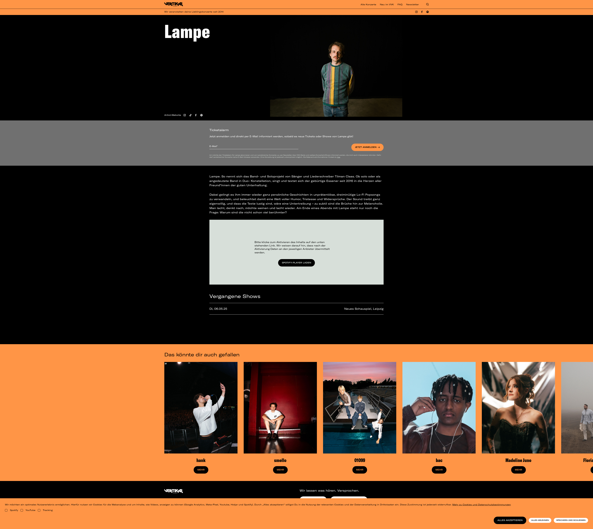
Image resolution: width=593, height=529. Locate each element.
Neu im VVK (387, 4)
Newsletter (412, 4)
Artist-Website (172, 115)
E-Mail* (213, 146)
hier (338, 157)
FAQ (399, 4)
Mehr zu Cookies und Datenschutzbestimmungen (481, 504)
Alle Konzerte (368, 4)
